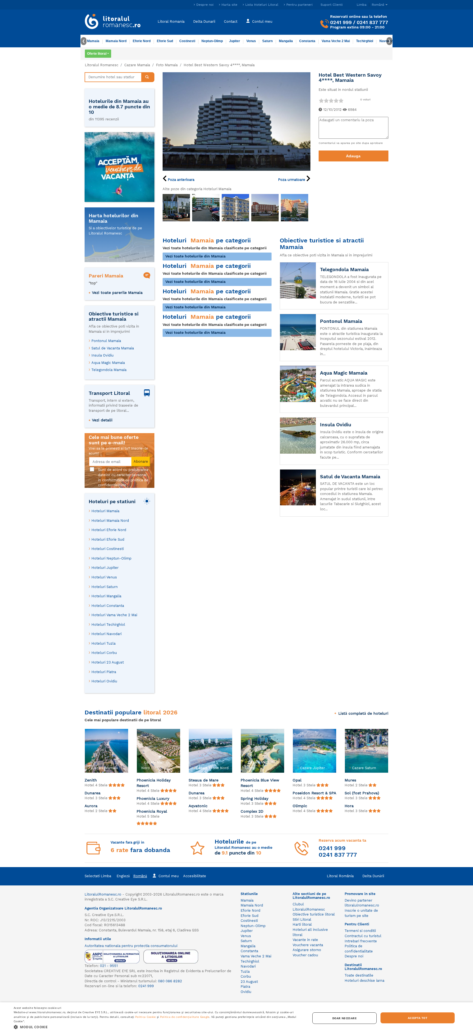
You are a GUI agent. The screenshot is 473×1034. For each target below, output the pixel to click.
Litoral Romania (171, 21)
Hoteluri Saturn (104, 587)
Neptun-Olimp (212, 41)
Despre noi (205, 5)
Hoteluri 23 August (107, 662)
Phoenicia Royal (152, 811)
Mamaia (93, 41)
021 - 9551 (109, 966)
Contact (230, 21)
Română (140, 876)
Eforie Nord (142, 41)
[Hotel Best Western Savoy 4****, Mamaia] (236, 121)
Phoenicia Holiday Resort (154, 783)
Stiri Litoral (302, 919)
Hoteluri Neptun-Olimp (111, 558)
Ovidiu (246, 992)
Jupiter (234, 41)
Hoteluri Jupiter (105, 568)
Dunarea (92, 793)
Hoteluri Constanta (107, 606)
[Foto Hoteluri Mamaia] (176, 207)
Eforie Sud (165, 41)
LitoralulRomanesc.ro (103, 894)
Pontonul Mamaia (106, 341)
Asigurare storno (307, 950)
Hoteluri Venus (104, 577)
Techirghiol (364, 41)
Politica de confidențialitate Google (185, 1017)
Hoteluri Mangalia (106, 596)
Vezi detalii (102, 420)
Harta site (229, 5)
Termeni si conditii (360, 931)
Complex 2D (252, 811)
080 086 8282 (170, 981)
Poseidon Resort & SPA (314, 793)
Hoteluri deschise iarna (364, 980)
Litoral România (340, 876)
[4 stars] (335, 100)
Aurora (91, 806)
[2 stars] (326, 100)
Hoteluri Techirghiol (108, 624)
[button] (158, 1027)
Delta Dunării (373, 876)
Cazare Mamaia (137, 65)
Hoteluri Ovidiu (104, 681)
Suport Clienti (332, 5)
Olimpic (300, 806)
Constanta (307, 41)
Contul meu (262, 21)
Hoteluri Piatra (103, 672)
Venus (251, 41)
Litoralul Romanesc (101, 65)
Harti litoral (302, 924)
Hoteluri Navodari (106, 634)
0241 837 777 (372, 22)
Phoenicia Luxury (153, 798)
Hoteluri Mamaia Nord (110, 521)
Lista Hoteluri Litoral (261, 5)
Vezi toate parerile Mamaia (117, 292)
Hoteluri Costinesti (107, 549)
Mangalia (286, 41)
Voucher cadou (305, 955)
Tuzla (245, 971)
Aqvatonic (198, 806)
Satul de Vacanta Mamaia (112, 348)
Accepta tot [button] (417, 1018)
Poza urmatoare (292, 180)
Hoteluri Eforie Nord (108, 530)
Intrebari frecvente (361, 941)
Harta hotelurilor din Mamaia (113, 218)
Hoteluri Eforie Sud (107, 539)
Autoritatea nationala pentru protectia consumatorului (131, 946)
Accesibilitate (194, 876)
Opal (297, 780)
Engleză (123, 876)
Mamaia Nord (116, 41)
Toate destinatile (359, 975)
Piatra (245, 986)
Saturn (267, 41)
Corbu (246, 976)
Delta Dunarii (204, 21)
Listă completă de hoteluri (363, 713)
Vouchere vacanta (308, 945)
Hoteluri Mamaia (105, 511)
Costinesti (187, 41)
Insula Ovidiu (102, 355)
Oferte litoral (96, 54)
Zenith (91, 780)
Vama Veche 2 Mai (336, 41)
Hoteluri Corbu (104, 653)
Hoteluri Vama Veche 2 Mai (114, 615)
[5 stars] (340, 100)
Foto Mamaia (167, 65)
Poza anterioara (180, 180)
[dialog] (236, 1018)
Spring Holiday (255, 798)
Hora (349, 806)
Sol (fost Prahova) (362, 793)
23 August (249, 982)
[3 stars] (330, 100)
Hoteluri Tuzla (103, 643)
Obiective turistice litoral (314, 914)
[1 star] (321, 100)
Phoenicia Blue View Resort (260, 783)
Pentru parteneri (299, 5)
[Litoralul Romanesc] (113, 22)
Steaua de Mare (203, 780)
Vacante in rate (305, 940)
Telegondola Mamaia (108, 370)
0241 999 (341, 22)
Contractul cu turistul (363, 936)
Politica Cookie (145, 1017)
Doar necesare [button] (344, 1018)
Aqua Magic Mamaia (108, 363)
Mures (350, 780)
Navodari (248, 966)
